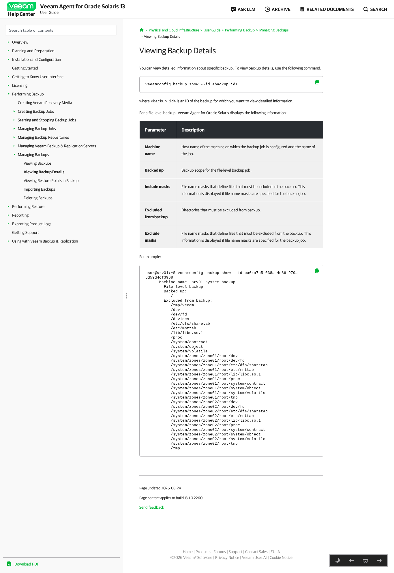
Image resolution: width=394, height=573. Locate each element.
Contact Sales (256, 551)
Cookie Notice (281, 557)
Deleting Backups (38, 198)
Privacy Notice (227, 557)
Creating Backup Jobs (36, 111)
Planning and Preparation (33, 50)
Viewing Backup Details (44, 172)
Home (188, 551)
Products (203, 551)
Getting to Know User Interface (37, 76)
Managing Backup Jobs (37, 128)
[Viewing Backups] (351, 560)
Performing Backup (28, 94)
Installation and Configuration (36, 59)
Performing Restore (28, 206)
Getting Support (25, 232)
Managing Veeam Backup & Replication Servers (57, 146)
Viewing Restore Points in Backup (51, 180)
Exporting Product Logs (31, 223)
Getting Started (25, 68)
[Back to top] (365, 560)
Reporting (20, 215)
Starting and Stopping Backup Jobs (47, 120)
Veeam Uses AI (254, 557)
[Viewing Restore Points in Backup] (379, 560)
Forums (219, 551)
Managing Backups (33, 154)
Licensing (19, 85)
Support (235, 551)
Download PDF (26, 564)
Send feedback (151, 507)
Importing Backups (39, 189)
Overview (20, 42)
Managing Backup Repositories (43, 137)
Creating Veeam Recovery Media (45, 102)
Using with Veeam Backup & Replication (45, 241)
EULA (275, 551)
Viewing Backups (38, 163)
